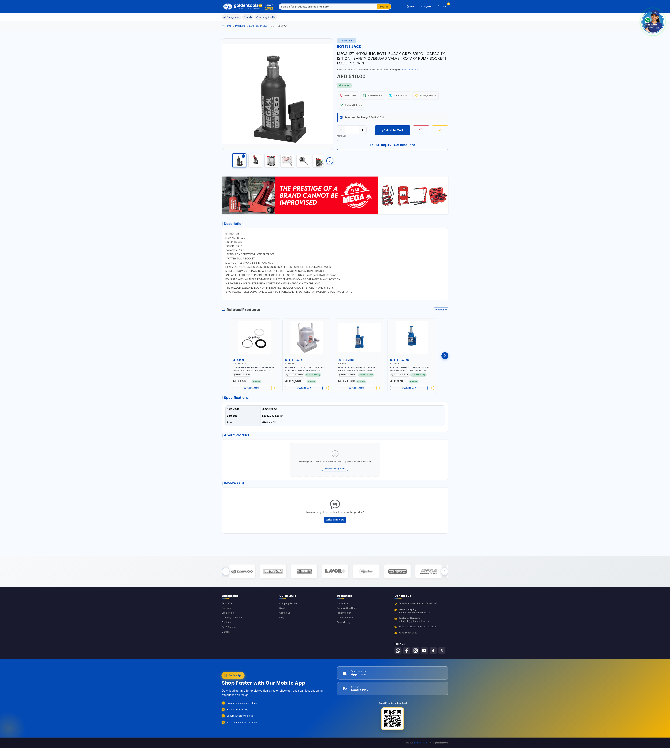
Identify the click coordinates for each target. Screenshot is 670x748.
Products (240, 25)
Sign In (282, 608)
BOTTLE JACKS (258, 25)
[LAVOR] (335, 571)
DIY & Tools (228, 612)
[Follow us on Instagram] (415, 650)
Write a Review (335, 519)
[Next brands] (444, 571)
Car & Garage (229, 627)
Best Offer (227, 603)
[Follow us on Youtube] (424, 650)
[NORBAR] (366, 571)
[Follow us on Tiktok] (433, 650)
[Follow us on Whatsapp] (397, 650)
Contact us (284, 612)
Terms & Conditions (347, 608)
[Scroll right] (329, 160)
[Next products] (444, 355)
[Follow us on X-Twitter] (441, 650)
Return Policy (344, 622)
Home (228, 25)
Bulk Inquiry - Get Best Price (394, 145)
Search (384, 6)
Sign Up (428, 6)
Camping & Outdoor (232, 617)
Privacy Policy (344, 612)
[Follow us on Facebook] (406, 650)
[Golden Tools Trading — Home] (248, 6)
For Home (227, 608)
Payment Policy (345, 617)
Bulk (412, 6)
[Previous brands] (226, 571)
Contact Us (342, 603)
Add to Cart (394, 130)
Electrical (226, 622)
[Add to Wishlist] (421, 130)
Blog (281, 617)
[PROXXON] (273, 571)
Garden (226, 631)
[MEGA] (428, 571)
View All (439, 309)
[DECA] (397, 571)
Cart (445, 6)
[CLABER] (304, 571)
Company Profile (288, 603)
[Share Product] (440, 130)
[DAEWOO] (242, 571)
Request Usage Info (335, 468)
